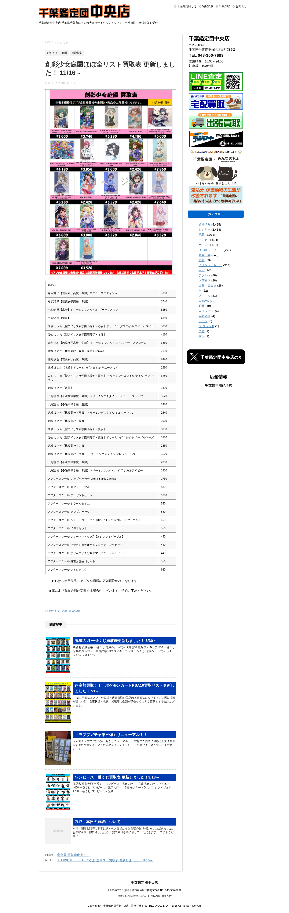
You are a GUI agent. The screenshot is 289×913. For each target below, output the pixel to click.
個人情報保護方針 (161, 895)
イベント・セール (210, 265)
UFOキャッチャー (211, 250)
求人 (202, 336)
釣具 (202, 306)
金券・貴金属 (207, 285)
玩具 (64, 610)
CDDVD (204, 300)
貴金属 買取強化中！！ (73, 855)
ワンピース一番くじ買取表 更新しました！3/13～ (117, 777)
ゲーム (203, 245)
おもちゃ (54, 610)
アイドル (205, 295)
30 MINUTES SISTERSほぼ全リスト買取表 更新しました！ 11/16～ (105, 860)
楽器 (202, 331)
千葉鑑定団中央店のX (220, 357)
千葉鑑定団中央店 (144, 882)
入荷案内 (205, 280)
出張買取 (224, 6)
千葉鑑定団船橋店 (218, 386)
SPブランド (206, 326)
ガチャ (203, 321)
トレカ (203, 239)
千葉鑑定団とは (187, 6)
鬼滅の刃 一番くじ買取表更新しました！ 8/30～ (116, 641)
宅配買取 (207, 6)
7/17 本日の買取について (97, 822)
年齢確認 (205, 316)
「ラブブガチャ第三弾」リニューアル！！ (111, 735)
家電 (202, 270)
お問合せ (241, 6)
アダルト (205, 275)
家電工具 (205, 255)
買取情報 (74, 610)
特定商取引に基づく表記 (132, 895)
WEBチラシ (206, 311)
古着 (202, 260)
